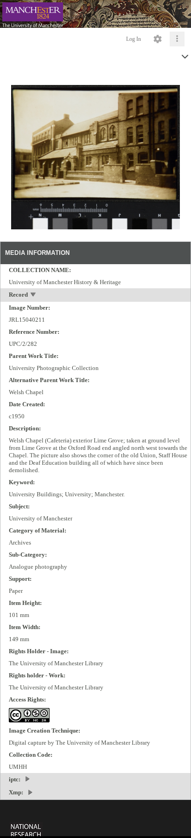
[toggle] (33, 295)
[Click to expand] (177, 39)
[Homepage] (95, 14)
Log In (133, 39)
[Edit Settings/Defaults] (157, 39)
